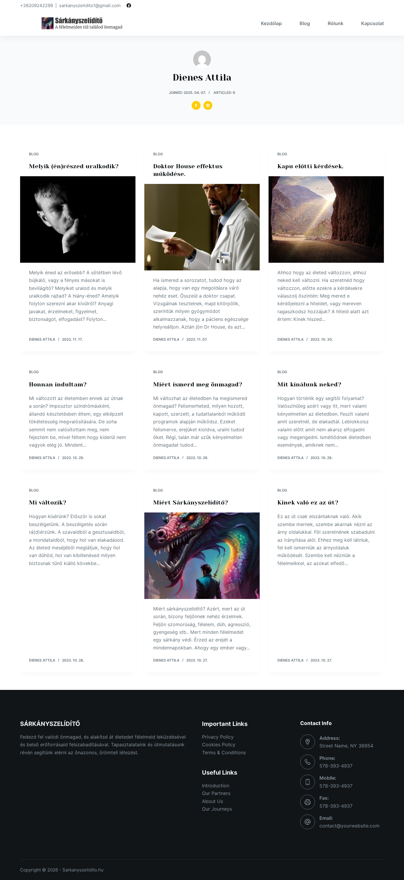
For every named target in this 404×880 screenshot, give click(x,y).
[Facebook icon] (196, 105)
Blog (305, 23)
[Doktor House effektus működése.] (202, 227)
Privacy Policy (218, 737)
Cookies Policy (218, 744)
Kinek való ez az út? (307, 502)
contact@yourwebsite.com (349, 826)
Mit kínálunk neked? (309, 384)
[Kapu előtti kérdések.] (326, 219)
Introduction (215, 785)
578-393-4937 (336, 766)
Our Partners (216, 793)
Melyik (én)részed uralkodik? (74, 166)
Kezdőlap (271, 23)
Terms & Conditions (224, 752)
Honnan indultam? (58, 384)
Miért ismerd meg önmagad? (197, 384)
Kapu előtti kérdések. (310, 166)
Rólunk (335, 23)
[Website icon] (207, 105)
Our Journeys (217, 809)
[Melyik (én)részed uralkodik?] (77, 219)
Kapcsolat (372, 23)
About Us (212, 801)
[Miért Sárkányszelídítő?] (202, 555)
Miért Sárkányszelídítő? (190, 502)
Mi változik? (47, 502)
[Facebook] (129, 5)
